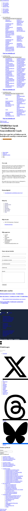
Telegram (5, 384)
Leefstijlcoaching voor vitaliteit (20, 71)
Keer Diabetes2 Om (9, 104)
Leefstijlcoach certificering (11, 488)
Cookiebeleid (16, 339)
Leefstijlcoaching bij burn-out (9, 69)
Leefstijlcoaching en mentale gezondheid (21, 59)
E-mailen (5, 391)
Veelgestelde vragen (7, 326)
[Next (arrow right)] (1, 351)
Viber (4, 383)
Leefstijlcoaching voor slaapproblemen (21, 64)
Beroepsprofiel (6, 334)
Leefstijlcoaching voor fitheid (20, 66)
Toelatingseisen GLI (21, 103)
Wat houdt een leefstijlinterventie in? (21, 99)
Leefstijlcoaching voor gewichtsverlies (9, 64)
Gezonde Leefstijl (6, 316)
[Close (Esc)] (0, 350)
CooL (6, 98)
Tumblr (4, 387)
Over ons (5, 327)
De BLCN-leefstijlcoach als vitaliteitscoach (20, 21)
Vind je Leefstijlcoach (7, 321)
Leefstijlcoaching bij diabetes (9, 66)
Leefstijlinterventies (7, 494)
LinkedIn (5, 386)
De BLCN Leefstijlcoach (8, 317)
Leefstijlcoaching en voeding (9, 61)
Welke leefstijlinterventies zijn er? (21, 96)
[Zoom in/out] (4, 350)
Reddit (4, 389)
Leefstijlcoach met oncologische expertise (9, 25)
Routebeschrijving (9, 224)
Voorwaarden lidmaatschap (8, 330)
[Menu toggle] (0, 15)
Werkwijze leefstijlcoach (19, 24)
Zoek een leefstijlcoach (8, 460)
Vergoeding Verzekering (8, 320)
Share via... (5, 394)
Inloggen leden (6, 6)
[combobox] (6, 451)
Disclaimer (10, 339)
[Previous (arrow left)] (0, 351)
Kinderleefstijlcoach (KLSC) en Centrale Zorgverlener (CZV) (9, 33)
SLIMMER (7, 103)
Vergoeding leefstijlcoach (19, 28)
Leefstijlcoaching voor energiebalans (21, 61)
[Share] (1, 350)
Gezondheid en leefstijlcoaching (8, 59)
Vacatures (5, 335)
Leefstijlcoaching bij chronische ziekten (21, 69)
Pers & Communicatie (7, 333)
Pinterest (4, 385)
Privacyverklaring (4, 339)
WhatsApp (5, 381)
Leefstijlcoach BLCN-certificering (21, 30)
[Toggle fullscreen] (3, 350)
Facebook (5, 353)
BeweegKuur (8, 95)
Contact (4, 328)
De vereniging (6, 4)
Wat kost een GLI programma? (20, 101)
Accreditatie (5, 324)
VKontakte (5, 390)
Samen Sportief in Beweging (9, 101)
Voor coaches (5, 2)
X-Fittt (18, 104)
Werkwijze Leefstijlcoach (8, 318)
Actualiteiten (5, 5)
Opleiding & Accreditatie (8, 332)
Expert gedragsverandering (9, 30)
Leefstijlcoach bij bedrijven (9, 28)
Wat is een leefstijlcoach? (8, 20)
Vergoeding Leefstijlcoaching (9, 459)
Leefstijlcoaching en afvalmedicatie (9, 71)
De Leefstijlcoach (6, 483)
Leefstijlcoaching (6, 468)
